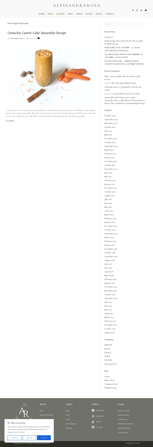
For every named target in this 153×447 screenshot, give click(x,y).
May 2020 (108, 207)
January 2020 (110, 222)
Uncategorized (111, 364)
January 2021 (110, 184)
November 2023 (111, 123)
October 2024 (110, 115)
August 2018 (109, 260)
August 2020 (110, 195)
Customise (14, 438)
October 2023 (110, 127)
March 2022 (109, 150)
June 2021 (108, 173)
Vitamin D (109, 37)
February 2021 (110, 180)
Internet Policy (123, 415)
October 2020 (110, 191)
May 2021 (108, 176)
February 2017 (110, 321)
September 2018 (111, 256)
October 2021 (110, 165)
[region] (29, 431)
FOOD (107, 348)
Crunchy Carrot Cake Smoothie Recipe (37, 33)
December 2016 (111, 325)
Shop (42, 411)
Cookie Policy (123, 432)
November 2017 (111, 290)
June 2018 (108, 268)
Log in (107, 376)
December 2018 (111, 249)
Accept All (44, 438)
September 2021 (111, 169)
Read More (10, 121)
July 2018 (108, 264)
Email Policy (122, 419)
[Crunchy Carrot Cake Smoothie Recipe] (50, 74)
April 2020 (109, 211)
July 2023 (108, 131)
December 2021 (111, 161)
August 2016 (109, 332)
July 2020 (108, 199)
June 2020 (108, 203)
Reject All (29, 438)
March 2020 (109, 214)
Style (67, 411)
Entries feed (109, 380)
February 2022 (110, 153)
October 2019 (110, 230)
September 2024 (111, 119)
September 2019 (111, 233)
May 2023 (108, 134)
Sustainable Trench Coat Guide (127, 93)
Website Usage (124, 428)
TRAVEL (108, 360)
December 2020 (111, 188)
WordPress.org (110, 388)
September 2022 (111, 146)
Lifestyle (108, 352)
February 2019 (110, 241)
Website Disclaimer (125, 424)
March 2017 (109, 317)
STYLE (107, 356)
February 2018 (110, 279)
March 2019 (109, 237)
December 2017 (111, 287)
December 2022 (111, 138)
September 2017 (111, 298)
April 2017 (109, 313)
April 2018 (109, 271)
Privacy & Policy (124, 411)
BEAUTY (108, 345)
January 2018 (110, 283)
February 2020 (110, 218)
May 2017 (108, 309)
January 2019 (110, 245)
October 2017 (110, 294)
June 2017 (108, 306)
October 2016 (110, 328)
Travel (68, 419)
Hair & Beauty (71, 424)
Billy (106, 76)
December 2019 (111, 226)
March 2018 (109, 275)
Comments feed (111, 384)
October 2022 (110, 142)
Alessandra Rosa (111, 87)
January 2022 (110, 157)
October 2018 (110, 252)
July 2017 (108, 302)
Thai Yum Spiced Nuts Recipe (124, 83)
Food (68, 415)
